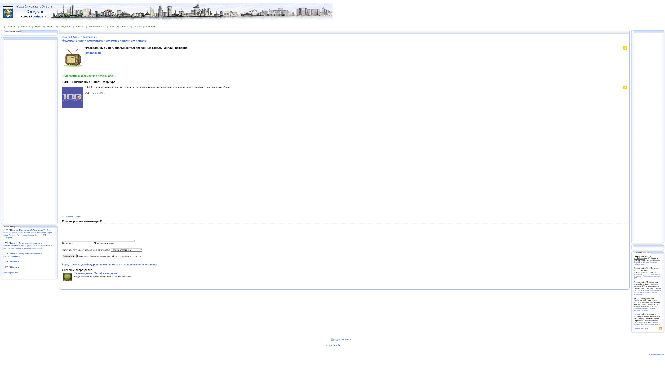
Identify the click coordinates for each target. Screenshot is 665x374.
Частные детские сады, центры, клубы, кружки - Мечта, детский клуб (648, 292)
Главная (11, 26)
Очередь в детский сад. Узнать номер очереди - (647, 323)
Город (38, 26)
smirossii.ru (93, 52)
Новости (25, 26)
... (133, 276)
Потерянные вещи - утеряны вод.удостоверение (644, 309)
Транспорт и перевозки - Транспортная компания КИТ (647, 276)
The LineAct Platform (656, 354)
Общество (65, 26)
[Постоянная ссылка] (71, 216)
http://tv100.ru (99, 93)
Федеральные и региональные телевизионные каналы (104, 40)
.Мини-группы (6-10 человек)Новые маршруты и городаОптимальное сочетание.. (27, 245)
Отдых (137, 26)
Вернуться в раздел (109, 264)
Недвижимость (97, 26)
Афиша (124, 26)
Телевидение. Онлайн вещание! (96, 273)
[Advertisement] (29, 131)
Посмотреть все (10, 273)
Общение (151, 26)
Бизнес (50, 26)
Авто (112, 26)
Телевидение (90, 37)
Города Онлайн (332, 345)
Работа (79, 26)
